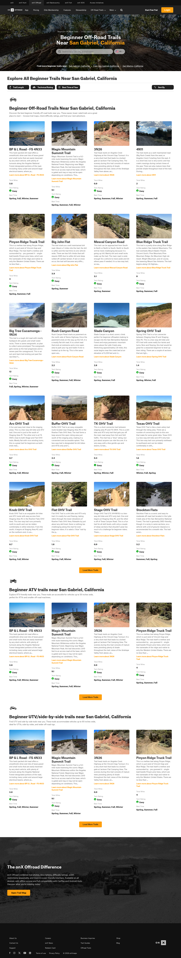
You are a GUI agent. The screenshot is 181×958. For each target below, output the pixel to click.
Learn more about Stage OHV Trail (111, 521)
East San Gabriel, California (106, 66)
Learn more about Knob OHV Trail (27, 521)
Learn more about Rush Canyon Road (69, 346)
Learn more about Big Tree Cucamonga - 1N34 (27, 346)
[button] (18, 87)
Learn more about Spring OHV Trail (154, 346)
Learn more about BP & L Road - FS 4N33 (27, 164)
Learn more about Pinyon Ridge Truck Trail (27, 255)
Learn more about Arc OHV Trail (27, 435)
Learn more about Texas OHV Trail (154, 435)
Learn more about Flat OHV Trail (69, 521)
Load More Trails (90, 570)
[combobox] (86, 51)
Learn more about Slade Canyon (111, 346)
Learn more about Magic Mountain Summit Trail (69, 164)
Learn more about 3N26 (111, 164)
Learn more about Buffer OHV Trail (69, 435)
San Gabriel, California (79, 66)
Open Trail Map (18, 892)
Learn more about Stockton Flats (154, 521)
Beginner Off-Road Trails (68, 31)
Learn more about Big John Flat (69, 255)
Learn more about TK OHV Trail (111, 435)
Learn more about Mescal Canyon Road (111, 255)
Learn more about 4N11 (154, 164)
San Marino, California (133, 66)
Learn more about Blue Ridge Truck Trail (154, 255)
